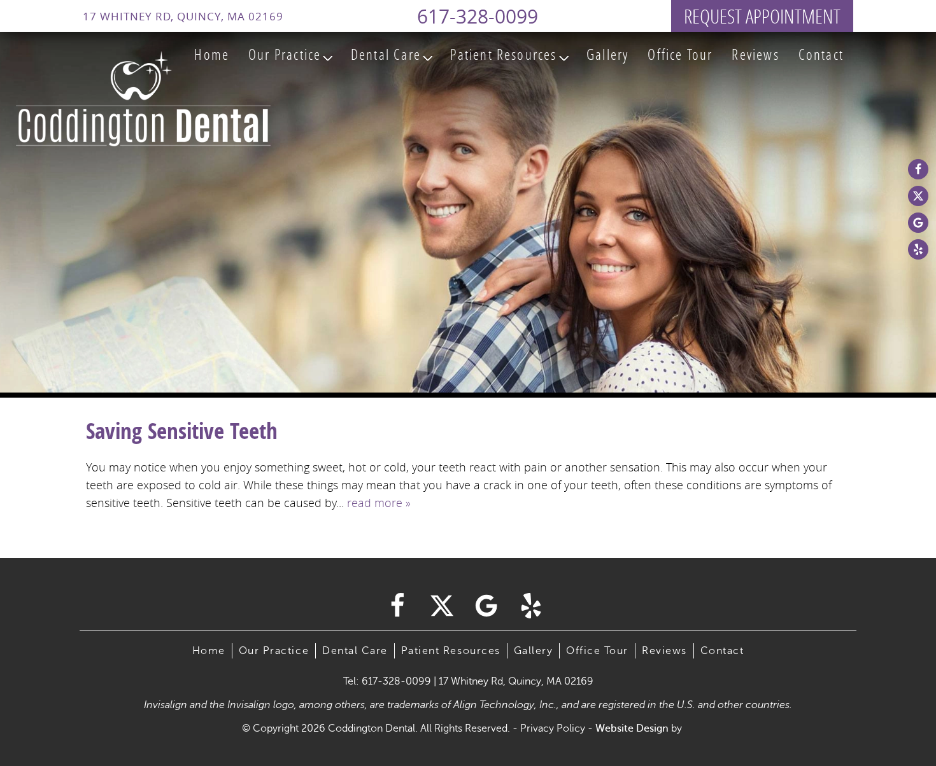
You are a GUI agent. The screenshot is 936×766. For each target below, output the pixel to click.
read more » (379, 502)
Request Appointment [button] (762, 16)
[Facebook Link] (918, 169)
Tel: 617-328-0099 (387, 681)
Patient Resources (503, 54)
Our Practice (284, 54)
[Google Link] (918, 222)
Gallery (607, 54)
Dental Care (386, 54)
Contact (821, 54)
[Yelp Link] (918, 249)
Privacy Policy (552, 728)
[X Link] (918, 196)
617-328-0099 (477, 16)
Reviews (755, 54)
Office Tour (680, 54)
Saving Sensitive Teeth (182, 430)
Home (211, 54)
